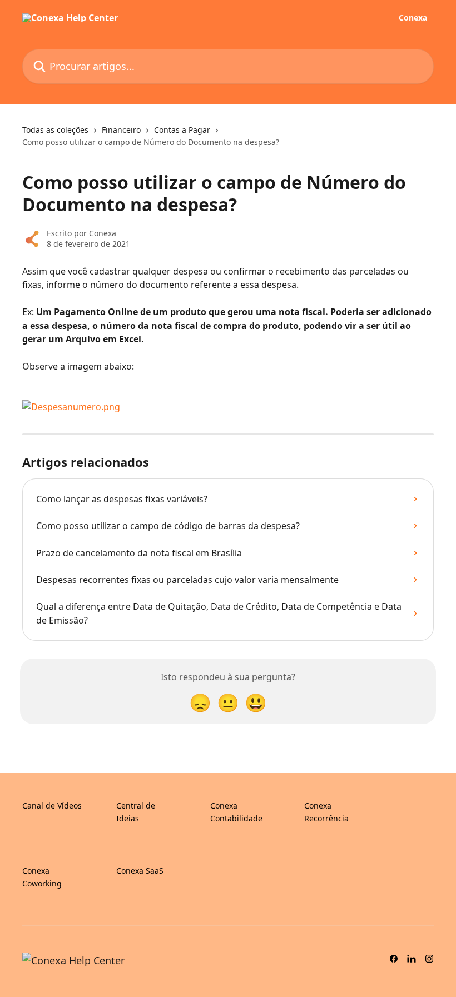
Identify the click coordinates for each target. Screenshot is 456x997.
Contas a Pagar (182, 129)
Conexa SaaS (139, 870)
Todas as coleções (55, 129)
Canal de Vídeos (52, 805)
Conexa (413, 18)
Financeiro (121, 129)
